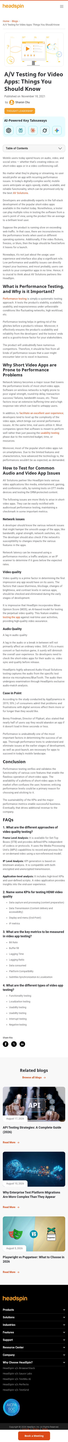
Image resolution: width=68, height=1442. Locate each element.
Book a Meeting (34, 1435)
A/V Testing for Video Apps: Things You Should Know (31, 24)
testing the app (11, 617)
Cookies (25, 1429)
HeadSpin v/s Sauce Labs (17, 1373)
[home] (13, 6)
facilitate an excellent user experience (41, 413)
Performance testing (15, 298)
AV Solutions (20, 193)
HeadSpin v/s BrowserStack (19, 1368)
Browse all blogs (32, 1077)
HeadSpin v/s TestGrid (16, 1389)
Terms (45, 1429)
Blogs (15, 21)
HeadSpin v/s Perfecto (16, 1384)
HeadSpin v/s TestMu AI (17, 1379)
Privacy (35, 1429)
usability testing (50, 433)
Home (6, 21)
